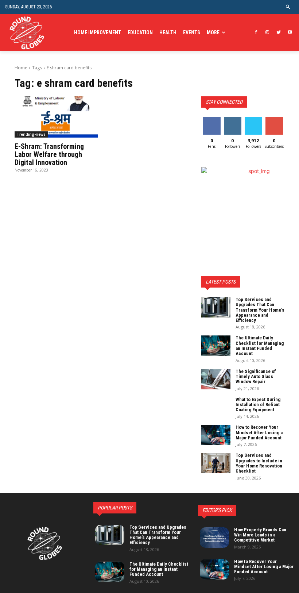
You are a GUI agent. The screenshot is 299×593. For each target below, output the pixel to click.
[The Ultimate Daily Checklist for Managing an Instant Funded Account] (215, 345)
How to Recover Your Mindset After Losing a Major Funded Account (259, 432)
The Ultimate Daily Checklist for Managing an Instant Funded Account (260, 345)
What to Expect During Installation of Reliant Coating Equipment (258, 405)
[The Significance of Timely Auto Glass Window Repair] (215, 379)
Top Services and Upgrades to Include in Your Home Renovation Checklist (259, 463)
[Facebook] (256, 32)
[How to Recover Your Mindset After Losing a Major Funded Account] (215, 435)
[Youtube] (290, 32)
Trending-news (31, 134)
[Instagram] (267, 32)
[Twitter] (278, 32)
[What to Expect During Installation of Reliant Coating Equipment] (215, 407)
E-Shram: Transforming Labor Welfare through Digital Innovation (49, 154)
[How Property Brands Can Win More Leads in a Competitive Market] (214, 537)
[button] (288, 7)
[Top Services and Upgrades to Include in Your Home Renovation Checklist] (215, 463)
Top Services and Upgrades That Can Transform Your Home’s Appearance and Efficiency (260, 310)
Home (21, 68)
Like (211, 120)
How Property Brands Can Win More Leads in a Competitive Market (260, 535)
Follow (232, 120)
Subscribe (275, 120)
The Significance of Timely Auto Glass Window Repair (256, 377)
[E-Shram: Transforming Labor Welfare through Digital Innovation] (56, 117)
